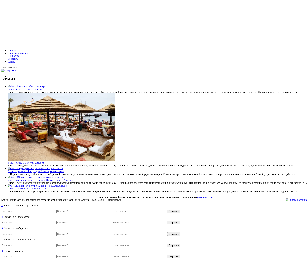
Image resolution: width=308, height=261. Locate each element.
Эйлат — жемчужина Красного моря (28, 188)
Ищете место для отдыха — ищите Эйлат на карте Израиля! (40, 180)
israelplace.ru (204, 197)
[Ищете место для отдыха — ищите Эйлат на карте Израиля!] (35, 177)
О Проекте (13, 56)
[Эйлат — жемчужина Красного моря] (37, 185)
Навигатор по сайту (19, 53)
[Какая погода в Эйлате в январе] (27, 86)
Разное (11, 61)
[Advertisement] (97, 23)
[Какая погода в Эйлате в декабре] (61, 159)
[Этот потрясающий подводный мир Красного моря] (35, 168)
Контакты (13, 58)
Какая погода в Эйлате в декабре (26, 162)
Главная (12, 50)
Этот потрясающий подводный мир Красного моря (36, 171)
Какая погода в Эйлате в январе (25, 89)
